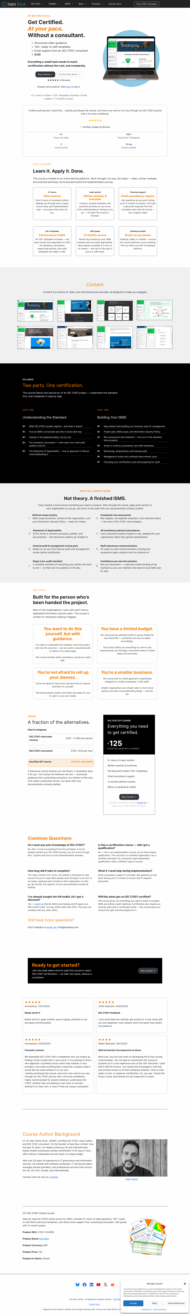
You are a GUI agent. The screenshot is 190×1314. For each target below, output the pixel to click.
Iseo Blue (44, 1238)
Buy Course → (45, 74)
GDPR (67, 4)
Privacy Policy (94, 1304)
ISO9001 (52, 4)
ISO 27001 (35, 4)
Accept (133, 1303)
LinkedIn (53, 1177)
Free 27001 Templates (146, 4)
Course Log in (114, 4)
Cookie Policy (147, 1309)
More (81, 4)
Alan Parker (132, 1179)
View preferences (176, 1303)
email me (39, 904)
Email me (141, 802)
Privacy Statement (159, 1309)
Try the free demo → (69, 74)
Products (96, 4)
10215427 (117, 1299)
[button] (185, 1283)
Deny (154, 1303)
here (68, 86)
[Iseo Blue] (14, 4)
